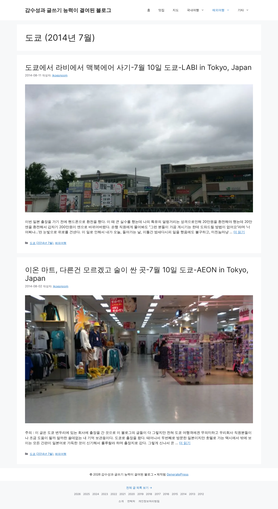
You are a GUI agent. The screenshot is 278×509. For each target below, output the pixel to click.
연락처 (131, 501)
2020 (131, 494)
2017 (158, 494)
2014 (183, 494)
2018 (149, 494)
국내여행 (193, 10)
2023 (104, 494)
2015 (175, 494)
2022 (114, 494)
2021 (122, 494)
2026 (77, 494)
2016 (166, 494)
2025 (86, 494)
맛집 (161, 10)
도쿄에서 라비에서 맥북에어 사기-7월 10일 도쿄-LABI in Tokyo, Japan (138, 67)
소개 (121, 501)
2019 (140, 494)
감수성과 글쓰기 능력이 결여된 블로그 (68, 10)
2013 (192, 494)
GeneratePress (177, 474)
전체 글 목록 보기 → (139, 487)
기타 (241, 10)
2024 (95, 494)
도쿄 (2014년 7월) (41, 243)
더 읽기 (239, 232)
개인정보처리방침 (149, 501)
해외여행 (218, 10)
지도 (176, 10)
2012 (201, 494)
